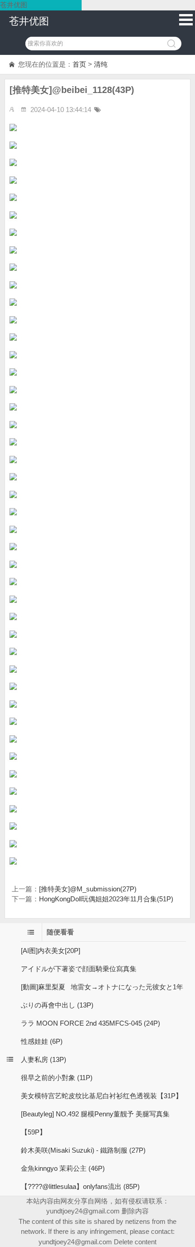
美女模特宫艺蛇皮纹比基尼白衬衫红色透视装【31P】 (101, 1096)
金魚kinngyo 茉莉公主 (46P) (63, 1168)
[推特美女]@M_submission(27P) (87, 889)
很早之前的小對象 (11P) (57, 1077)
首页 (79, 64)
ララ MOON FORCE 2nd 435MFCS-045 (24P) (90, 1023)
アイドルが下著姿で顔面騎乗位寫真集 (78, 969)
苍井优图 (29, 21)
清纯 (100, 64)
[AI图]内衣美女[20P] (50, 950)
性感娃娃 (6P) (42, 1041)
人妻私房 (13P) (43, 1059)
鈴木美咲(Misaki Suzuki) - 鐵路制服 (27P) (83, 1150)
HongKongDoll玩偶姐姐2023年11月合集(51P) (106, 899)
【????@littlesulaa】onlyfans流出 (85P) (80, 1186)
